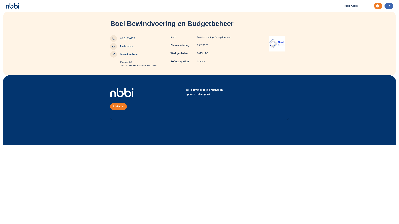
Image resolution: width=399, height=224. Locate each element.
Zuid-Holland (127, 46)
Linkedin (118, 106)
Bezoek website (129, 54)
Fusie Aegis (351, 6)
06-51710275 (127, 38)
